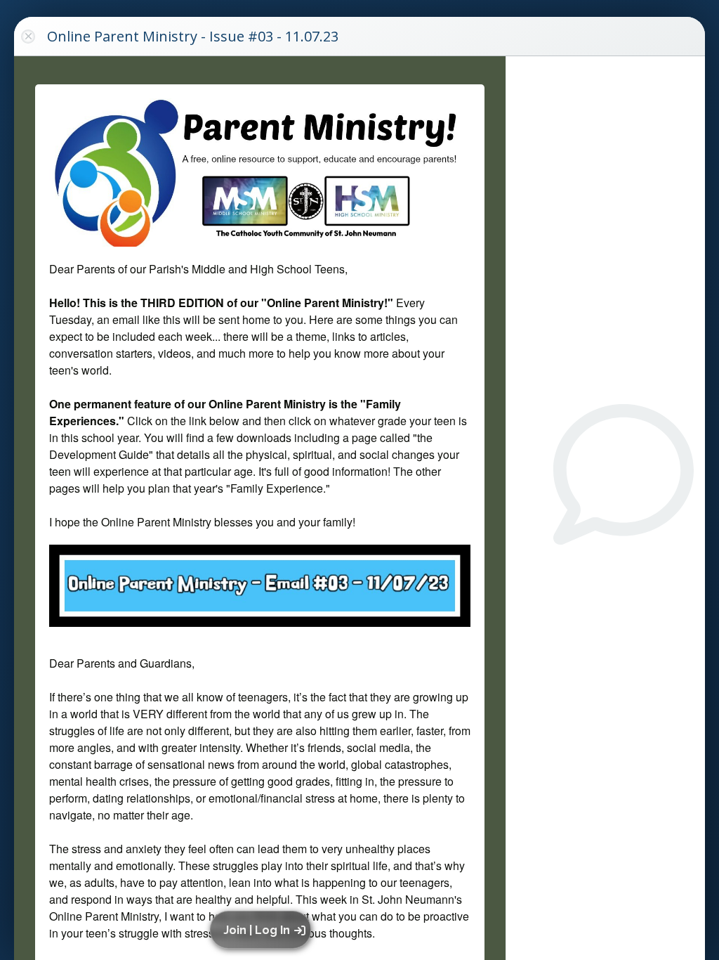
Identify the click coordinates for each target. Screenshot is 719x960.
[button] (263, 930)
